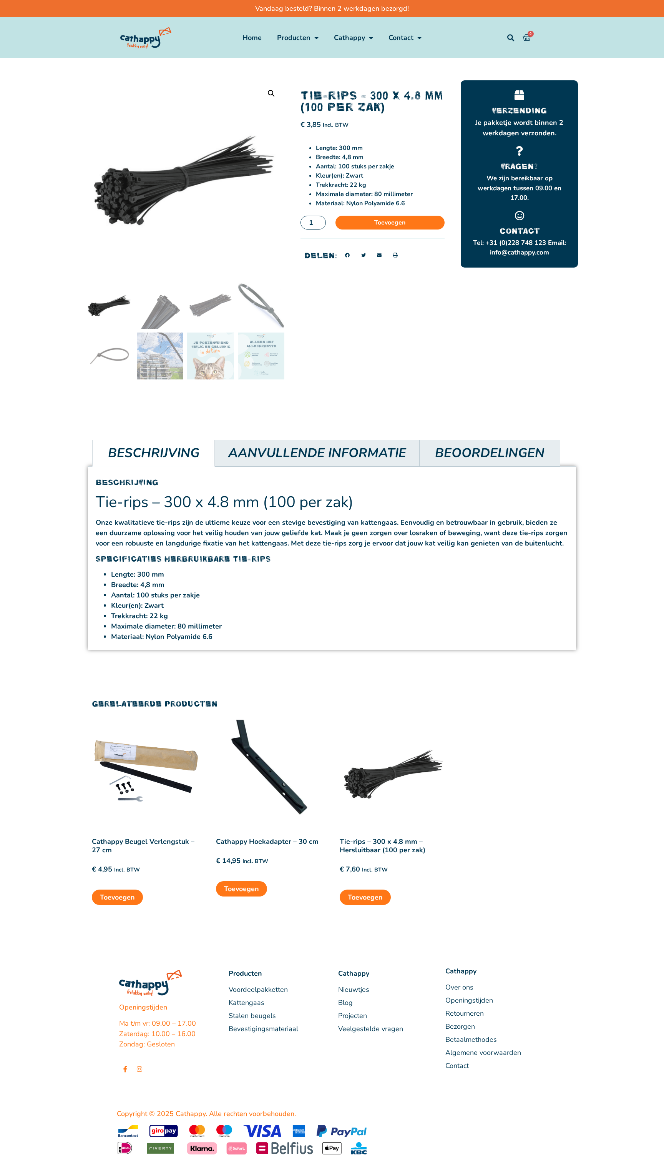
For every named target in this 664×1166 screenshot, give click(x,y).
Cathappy (349, 38)
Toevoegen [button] (117, 897)
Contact (400, 38)
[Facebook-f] (125, 1069)
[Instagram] (139, 1069)
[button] (271, 93)
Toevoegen (389, 222)
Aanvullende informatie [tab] (317, 453)
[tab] (489, 453)
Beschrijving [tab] (153, 453)
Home (252, 38)
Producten (293, 38)
